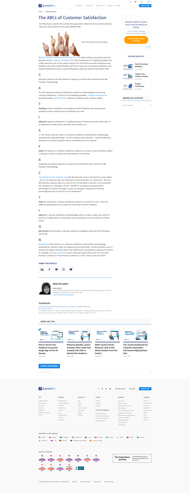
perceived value (60, 98)
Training (80, 412)
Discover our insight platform (136, 40)
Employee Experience (123, 420)
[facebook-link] (98, 389)
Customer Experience (63, 403)
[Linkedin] (42, 269)
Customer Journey (122, 422)
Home (40, 12)
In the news (146, 405)
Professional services (44, 412)
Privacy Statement (85, 481)
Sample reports (42, 403)
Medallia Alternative (101, 421)
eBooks (80, 405)
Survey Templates (82, 408)
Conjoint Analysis (122, 403)
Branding (41, 408)
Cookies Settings (108, 481)
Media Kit (145, 417)
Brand (145, 415)
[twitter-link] (102, 389)
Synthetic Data (121, 425)
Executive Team (147, 403)
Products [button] (79, 6)
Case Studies (81, 410)
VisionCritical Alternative (102, 418)
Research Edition (62, 415)
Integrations (42, 410)
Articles (80, 403)
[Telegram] (71, 269)
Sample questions (43, 401)
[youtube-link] (110, 389)
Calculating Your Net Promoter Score (53, 177)
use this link (61, 253)
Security (41, 415)
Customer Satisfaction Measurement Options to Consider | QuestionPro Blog (63, 306)
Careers (145, 412)
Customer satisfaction (62, 60)
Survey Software (62, 401)
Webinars (80, 415)
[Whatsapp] (63, 269)
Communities (61, 408)
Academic (98, 405)
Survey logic (42, 405)
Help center (121, 389)
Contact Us (146, 420)
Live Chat (132, 389)
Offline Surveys (122, 408)
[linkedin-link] (106, 389)
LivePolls (60, 417)
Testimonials (146, 408)
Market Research (51, 12)
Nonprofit (98, 403)
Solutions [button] (89, 6)
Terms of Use (97, 481)
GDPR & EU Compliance (124, 417)
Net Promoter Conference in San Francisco (59, 57)
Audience (60, 410)
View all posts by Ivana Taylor (63, 295)
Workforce (61, 405)
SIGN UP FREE (145, 6)
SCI (40, 135)
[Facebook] (49, 269)
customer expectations (97, 95)
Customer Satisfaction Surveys (126, 410)
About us (145, 401)
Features (110, 6)
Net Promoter (44, 244)
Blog (79, 401)
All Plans (98, 401)
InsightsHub (61, 420)
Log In (148, 1)
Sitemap (74, 481)
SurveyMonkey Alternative (102, 416)
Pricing (118, 6)
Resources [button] (100, 6)
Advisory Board (147, 410)
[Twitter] (56, 269)
